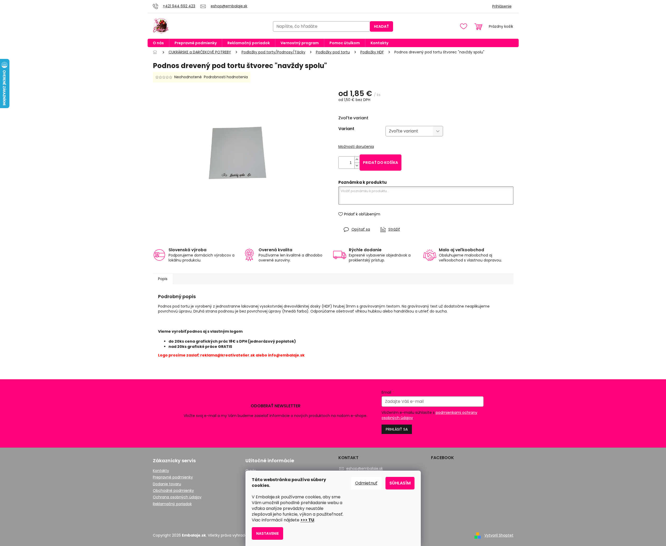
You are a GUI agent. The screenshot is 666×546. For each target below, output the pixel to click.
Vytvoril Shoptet (498, 535)
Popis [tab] (162, 278)
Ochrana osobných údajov (177, 497)
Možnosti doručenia (356, 146)
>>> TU (307, 520)
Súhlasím (400, 483)
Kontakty (161, 470)
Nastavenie (267, 533)
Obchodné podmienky (173, 490)
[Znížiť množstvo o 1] (357, 166)
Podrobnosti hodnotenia (226, 77)
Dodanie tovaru (167, 484)
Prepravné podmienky (173, 477)
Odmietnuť (366, 483)
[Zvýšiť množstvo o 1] (357, 160)
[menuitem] (158, 43)
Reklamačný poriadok (172, 504)
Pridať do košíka (380, 162)
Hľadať (381, 26)
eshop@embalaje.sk (364, 468)
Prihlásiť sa (397, 429)
